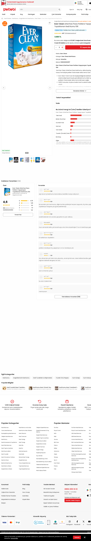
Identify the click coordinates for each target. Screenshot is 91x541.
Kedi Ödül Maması (6, 445)
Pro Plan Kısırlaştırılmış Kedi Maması (79, 454)
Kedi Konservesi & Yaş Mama (9, 442)
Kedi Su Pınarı (5, 460)
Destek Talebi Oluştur (73, 500)
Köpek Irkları (26, 499)
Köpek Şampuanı (41, 452)
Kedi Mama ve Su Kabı (25, 427)
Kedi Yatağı (22, 439)
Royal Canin (57, 430)
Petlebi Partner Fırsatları (8, 496)
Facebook (77, 524)
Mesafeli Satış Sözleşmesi (51, 492)
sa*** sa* (46, 189)
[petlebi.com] (2, 18)
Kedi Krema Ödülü (6, 466)
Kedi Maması (5, 427)
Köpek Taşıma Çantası (42, 438)
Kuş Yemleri (39, 455)
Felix (55, 469)
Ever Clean (59, 24)
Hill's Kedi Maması (76, 433)
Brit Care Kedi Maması (78, 442)
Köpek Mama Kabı (41, 444)
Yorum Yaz (18, 215)
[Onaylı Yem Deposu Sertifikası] (48, 522)
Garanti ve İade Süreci (50, 499)
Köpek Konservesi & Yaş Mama (42, 431)
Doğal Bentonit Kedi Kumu (21, 378)
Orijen (55, 454)
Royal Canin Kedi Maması (79, 430)
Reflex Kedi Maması (77, 448)
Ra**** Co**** (47, 243)
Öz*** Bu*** (47, 212)
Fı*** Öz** (46, 287)
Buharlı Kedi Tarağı (24, 457)
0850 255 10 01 (71, 489)
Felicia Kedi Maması (77, 445)
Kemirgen (31, 14)
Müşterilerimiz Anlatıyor (8, 499)
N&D (55, 436)
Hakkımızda (4, 489)
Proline (55, 466)
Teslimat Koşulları (49, 496)
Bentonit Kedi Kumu (6, 463)
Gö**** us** (47, 199)
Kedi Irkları (25, 496)
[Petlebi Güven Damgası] (39, 522)
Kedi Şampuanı (23, 451)
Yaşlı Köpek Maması (24, 469)
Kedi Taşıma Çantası (7, 448)
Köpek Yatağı (39, 449)
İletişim (3, 503)
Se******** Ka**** (48, 233)
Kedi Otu (21, 445)
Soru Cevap (26, 492)
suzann (46, 253)
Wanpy (56, 457)
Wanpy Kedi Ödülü (77, 472)
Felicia (55, 445)
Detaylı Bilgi (14, 538)
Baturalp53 (47, 222)
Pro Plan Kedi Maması (77, 427)
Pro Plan (56, 427)
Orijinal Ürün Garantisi (8, 492)
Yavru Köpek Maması (24, 463)
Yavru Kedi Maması (6, 430)
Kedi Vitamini (22, 433)
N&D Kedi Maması (76, 436)
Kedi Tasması (22, 436)
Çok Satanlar (56, 14)
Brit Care (56, 442)
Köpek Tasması (40, 447)
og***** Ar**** (47, 266)
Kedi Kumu (6, 378)
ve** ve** (46, 276)
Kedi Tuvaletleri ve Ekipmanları (42, 378)
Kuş (21, 14)
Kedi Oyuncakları (6, 451)
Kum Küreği (76, 378)
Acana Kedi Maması (77, 439)
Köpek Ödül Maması (41, 435)
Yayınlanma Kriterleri (8, 209)
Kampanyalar (71, 14)
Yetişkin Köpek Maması (42, 427)
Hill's (55, 433)
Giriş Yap (79, 9)
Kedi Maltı (21, 454)
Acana (56, 439)
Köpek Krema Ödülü (6, 469)
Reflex (55, 448)
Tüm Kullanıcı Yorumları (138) (71, 297)
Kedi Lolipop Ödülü (41, 470)
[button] (49, 87)
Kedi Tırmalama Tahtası (8, 457)
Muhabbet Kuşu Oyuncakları (44, 461)
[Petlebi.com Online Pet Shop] (9, 9)
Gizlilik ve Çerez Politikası (51, 506)
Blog (23, 489)
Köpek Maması (23, 460)
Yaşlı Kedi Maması (24, 466)
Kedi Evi (21, 448)
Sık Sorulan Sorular (49, 489)
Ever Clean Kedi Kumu (68, 56)
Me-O (55, 460)
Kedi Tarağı (22, 442)
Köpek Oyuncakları (41, 441)
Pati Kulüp (84, 14)
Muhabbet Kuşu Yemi (42, 458)
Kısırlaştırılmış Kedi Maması (8, 433)
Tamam (76, 537)
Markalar (43, 14)
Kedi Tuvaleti (4, 454)
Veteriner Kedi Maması (42, 464)
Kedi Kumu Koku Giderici (25, 430)
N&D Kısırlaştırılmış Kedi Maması (78, 468)
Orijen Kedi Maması (77, 451)
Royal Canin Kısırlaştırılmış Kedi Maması (79, 459)
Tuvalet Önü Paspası (62, 378)
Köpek (12, 14)
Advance (56, 451)
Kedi (3, 14)
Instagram (69, 524)
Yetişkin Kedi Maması (7, 436)
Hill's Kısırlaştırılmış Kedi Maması (78, 463)
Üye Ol (72, 9)
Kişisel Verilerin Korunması (51, 503)
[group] (14, 388)
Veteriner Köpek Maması (42, 467)
